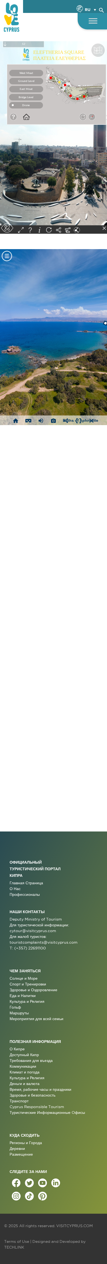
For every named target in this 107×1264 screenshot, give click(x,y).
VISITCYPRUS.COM (74, 1226)
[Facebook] (16, 1182)
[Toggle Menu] (93, 20)
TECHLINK (14, 1247)
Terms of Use (16, 1241)
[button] (101, 9)
